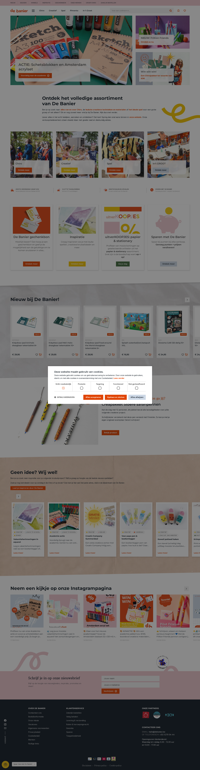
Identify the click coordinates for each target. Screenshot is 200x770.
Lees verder (118, 378)
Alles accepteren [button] (93, 397)
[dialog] (100, 385)
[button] (64, 397)
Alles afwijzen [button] (137, 397)
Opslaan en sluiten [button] (115, 397)
